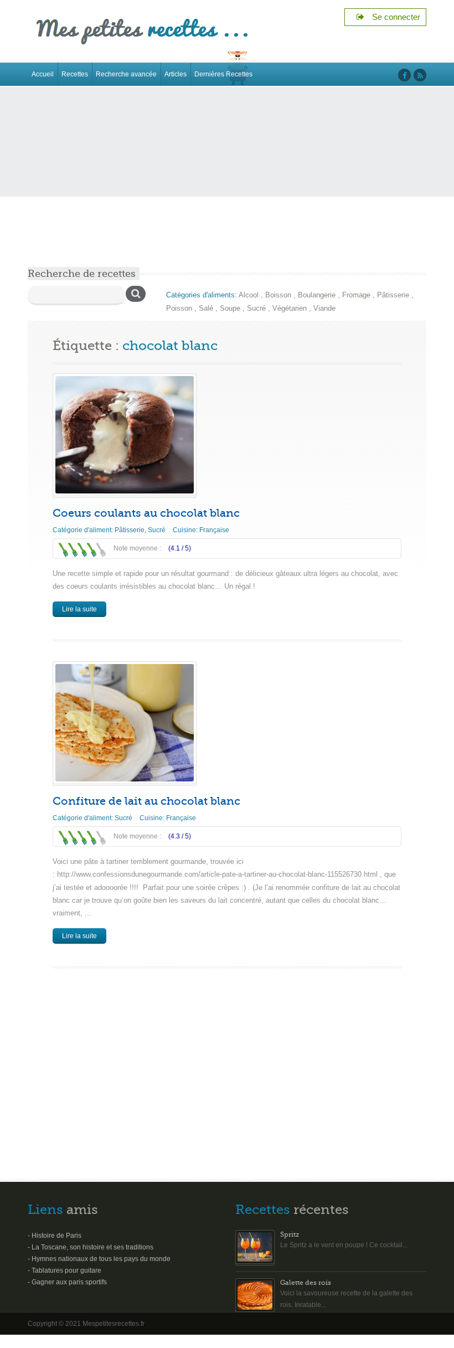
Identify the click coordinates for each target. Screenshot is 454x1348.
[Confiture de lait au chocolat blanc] (125, 722)
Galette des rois (305, 1283)
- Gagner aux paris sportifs (67, 1282)
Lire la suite (79, 609)
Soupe (230, 308)
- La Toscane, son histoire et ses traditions (90, 1247)
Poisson (179, 308)
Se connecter (392, 17)
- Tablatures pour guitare (64, 1270)
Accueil (43, 74)
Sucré (256, 308)
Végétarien (289, 308)
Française (214, 530)
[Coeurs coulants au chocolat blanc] (125, 434)
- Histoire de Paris (54, 1235)
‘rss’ (420, 75)
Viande (324, 308)
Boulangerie (317, 295)
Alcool (249, 295)
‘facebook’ (404, 75)
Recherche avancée (126, 74)
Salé (206, 308)
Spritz (289, 1234)
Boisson (278, 295)
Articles (175, 74)
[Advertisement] (227, 183)
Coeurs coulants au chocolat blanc (146, 513)
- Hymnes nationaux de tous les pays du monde (99, 1259)
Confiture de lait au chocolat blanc (146, 801)
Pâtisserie (393, 295)
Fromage (356, 295)
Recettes (74, 74)
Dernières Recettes (223, 74)
